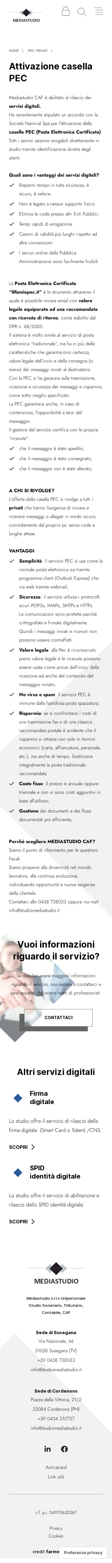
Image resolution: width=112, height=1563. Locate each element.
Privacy (56, 1528)
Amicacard (56, 1467)
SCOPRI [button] (18, 1147)
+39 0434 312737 (56, 1418)
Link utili (56, 1477)
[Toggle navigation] (98, 11)
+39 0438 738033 (56, 1360)
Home (14, 50)
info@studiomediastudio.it (34, 910)
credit (56, 1551)
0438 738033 (52, 902)
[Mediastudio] (26, 12)
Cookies (56, 1536)
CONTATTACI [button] (59, 1017)
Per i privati (37, 50)
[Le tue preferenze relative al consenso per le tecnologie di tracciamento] (83, 1552)
